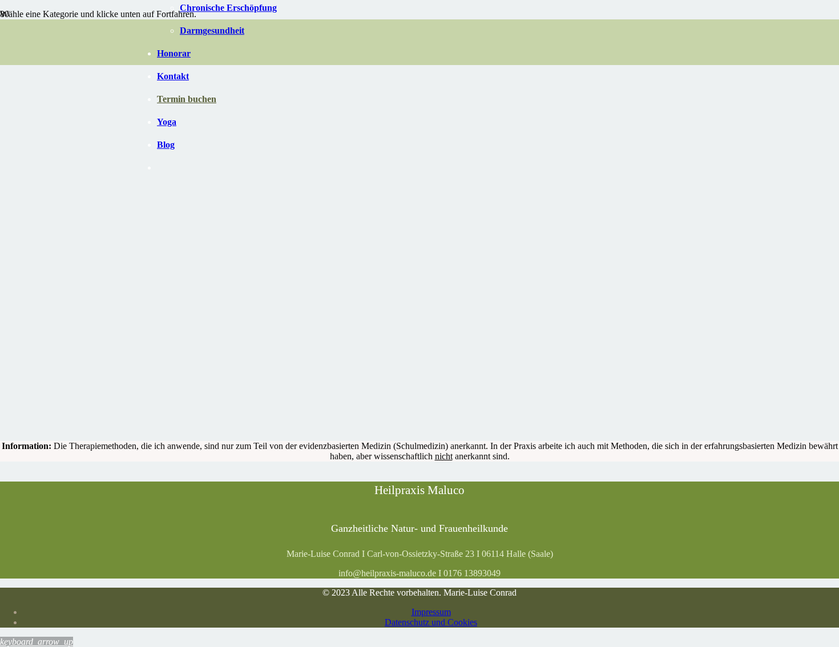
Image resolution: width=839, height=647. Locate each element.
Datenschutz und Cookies (431, 622)
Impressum (431, 612)
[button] (36, 641)
